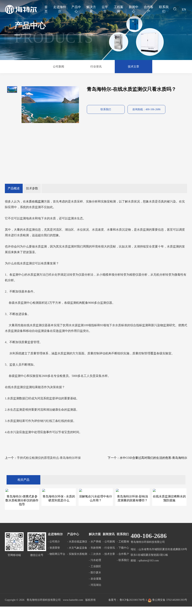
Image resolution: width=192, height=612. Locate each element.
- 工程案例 (123, 541)
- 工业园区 (95, 566)
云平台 (105, 9)
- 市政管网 (95, 547)
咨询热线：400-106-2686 (146, 109)
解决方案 (91, 9)
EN (184, 9)
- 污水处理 (95, 560)
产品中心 (76, 9)
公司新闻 (58, 66)
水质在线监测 (35, 201)
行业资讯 (96, 66)
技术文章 (133, 66)
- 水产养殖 (95, 541)
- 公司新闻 (109, 541)
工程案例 (118, 9)
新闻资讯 (109, 534)
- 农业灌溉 (95, 578)
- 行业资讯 (109, 547)
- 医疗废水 (95, 572)
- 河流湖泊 (95, 585)
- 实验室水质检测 (77, 554)
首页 (46, 9)
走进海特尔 (59, 9)
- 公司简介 (54, 541)
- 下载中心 (123, 547)
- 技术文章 (109, 554)
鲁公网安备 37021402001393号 (169, 599)
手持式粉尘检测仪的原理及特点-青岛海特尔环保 (49, 457)
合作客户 (148, 9)
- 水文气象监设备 (77, 547)
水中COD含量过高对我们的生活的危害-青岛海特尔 (153, 457)
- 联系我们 (123, 560)
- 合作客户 (123, 554)
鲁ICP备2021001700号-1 (133, 599)
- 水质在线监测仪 (77, 541)
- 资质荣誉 (54, 547)
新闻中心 (133, 9)
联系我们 (164, 9)
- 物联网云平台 (56, 554)
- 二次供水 (95, 554)
